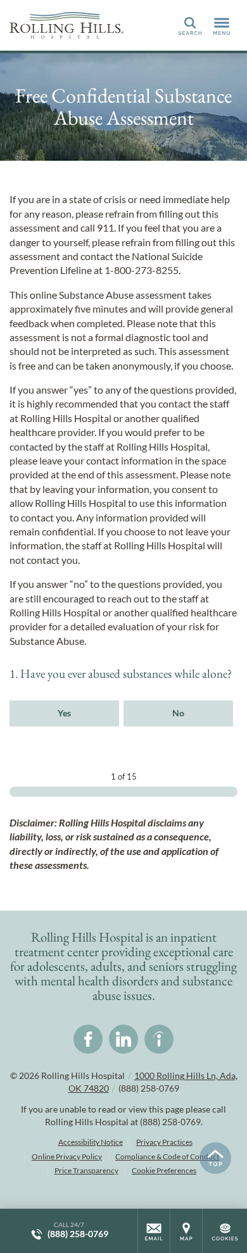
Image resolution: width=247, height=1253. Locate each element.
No (178, 713)
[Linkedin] (123, 1039)
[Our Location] (186, 1231)
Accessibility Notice (90, 1142)
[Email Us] (154, 1231)
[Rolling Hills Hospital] (67, 25)
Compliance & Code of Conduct (167, 1156)
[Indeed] (159, 1039)
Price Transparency (86, 1170)
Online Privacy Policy (67, 1156)
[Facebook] (88, 1039)
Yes (64, 713)
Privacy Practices (164, 1142)
